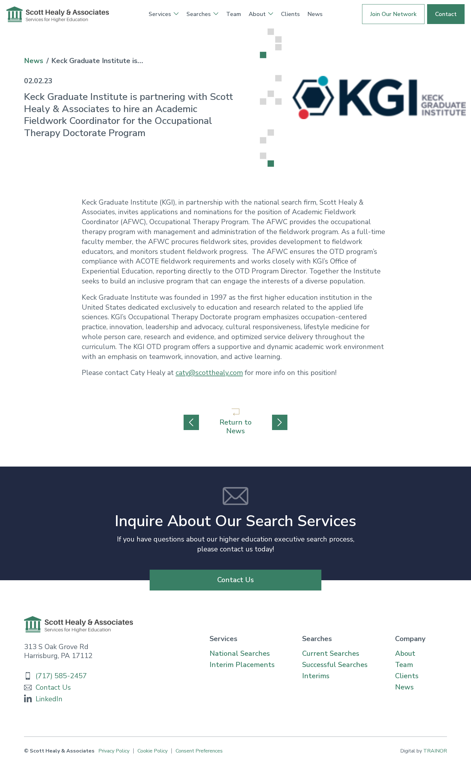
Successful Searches (335, 665)
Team (233, 14)
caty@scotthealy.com (209, 373)
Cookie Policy (152, 750)
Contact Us (235, 580)
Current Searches (330, 653)
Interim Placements (242, 665)
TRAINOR (435, 750)
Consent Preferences (199, 750)
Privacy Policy (113, 750)
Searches (198, 14)
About (257, 14)
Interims (315, 676)
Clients (290, 14)
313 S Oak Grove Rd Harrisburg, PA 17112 (58, 651)
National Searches (240, 653)
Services (160, 14)
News (315, 14)
